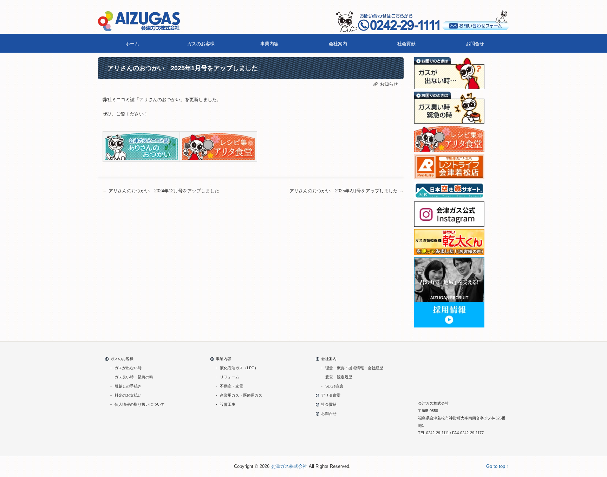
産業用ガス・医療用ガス (241, 395)
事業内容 (269, 43)
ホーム (132, 43)
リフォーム (229, 377)
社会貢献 (406, 43)
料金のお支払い (128, 395)
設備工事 (227, 404)
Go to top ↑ (497, 466)
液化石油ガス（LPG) (238, 368)
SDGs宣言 (334, 386)
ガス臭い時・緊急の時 (134, 377)
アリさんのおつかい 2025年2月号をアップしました (346, 190)
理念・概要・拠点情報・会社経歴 (354, 368)
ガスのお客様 (201, 43)
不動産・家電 (231, 386)
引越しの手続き (128, 386)
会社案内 (338, 43)
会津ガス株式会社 (289, 466)
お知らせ (389, 84)
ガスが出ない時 (128, 368)
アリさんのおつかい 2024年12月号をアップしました (161, 190)
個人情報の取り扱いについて (140, 404)
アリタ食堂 (330, 395)
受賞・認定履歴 (338, 377)
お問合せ (475, 43)
